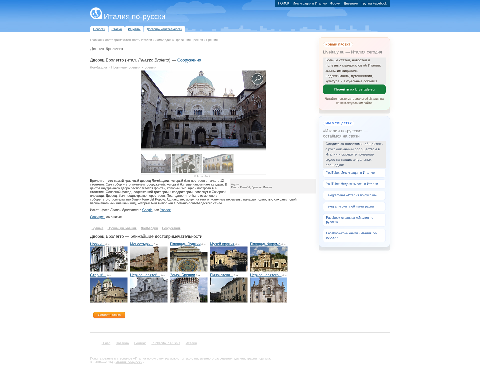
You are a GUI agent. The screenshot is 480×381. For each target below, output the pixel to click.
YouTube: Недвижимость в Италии (352, 184)
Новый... (97, 244)
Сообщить (97, 217)
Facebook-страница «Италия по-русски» (350, 220)
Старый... (98, 275)
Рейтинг (140, 343)
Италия (191, 343)
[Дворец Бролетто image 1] (203, 147)
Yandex (165, 210)
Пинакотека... (221, 275)
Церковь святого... (266, 275)
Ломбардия (163, 40)
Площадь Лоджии (185, 244)
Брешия (212, 40)
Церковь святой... (145, 275)
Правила (122, 343)
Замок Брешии (182, 275)
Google (147, 210)
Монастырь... (141, 244)
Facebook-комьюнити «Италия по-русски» (351, 235)
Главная (96, 40)
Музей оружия (222, 244)
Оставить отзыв (109, 315)
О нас (106, 343)
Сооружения (189, 60)
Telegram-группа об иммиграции (350, 206)
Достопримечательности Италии (128, 40)
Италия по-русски (135, 16)
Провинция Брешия (189, 40)
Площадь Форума (265, 244)
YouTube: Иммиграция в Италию (350, 172)
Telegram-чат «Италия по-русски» (351, 195)
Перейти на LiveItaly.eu (354, 89)
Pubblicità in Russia (166, 343)
